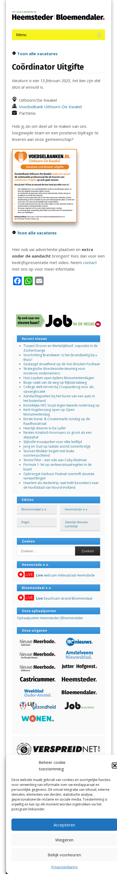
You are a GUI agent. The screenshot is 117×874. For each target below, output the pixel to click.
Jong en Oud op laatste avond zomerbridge (57, 446)
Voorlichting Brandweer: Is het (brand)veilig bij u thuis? (60, 357)
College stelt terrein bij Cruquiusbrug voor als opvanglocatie (58, 389)
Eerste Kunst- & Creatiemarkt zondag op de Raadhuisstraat (56, 421)
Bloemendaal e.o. (34, 509)
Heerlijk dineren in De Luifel (44, 428)
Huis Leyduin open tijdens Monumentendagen (58, 378)
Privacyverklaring (64, 867)
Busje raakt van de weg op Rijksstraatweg (55, 382)
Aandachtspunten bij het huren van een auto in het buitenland (59, 398)
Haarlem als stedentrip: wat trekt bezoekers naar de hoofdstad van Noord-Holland (61, 485)
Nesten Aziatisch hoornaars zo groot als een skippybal (57, 434)
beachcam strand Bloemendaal (64, 598)
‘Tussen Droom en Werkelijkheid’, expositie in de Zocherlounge (60, 348)
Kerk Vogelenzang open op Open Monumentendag (49, 412)
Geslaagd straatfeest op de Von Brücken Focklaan (61, 364)
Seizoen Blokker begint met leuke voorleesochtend (48, 453)
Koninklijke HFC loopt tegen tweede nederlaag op (61, 405)
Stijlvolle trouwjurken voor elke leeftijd (52, 441)
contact (90, 262)
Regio (25, 522)
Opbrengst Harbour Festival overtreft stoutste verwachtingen (58, 476)
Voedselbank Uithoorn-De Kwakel (49, 106)
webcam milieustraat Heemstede (65, 575)
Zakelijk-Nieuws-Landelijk (77, 524)
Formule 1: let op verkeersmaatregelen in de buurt (57, 467)
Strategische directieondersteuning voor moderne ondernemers (54, 371)
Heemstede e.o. (76, 509)
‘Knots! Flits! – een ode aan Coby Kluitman (55, 460)
